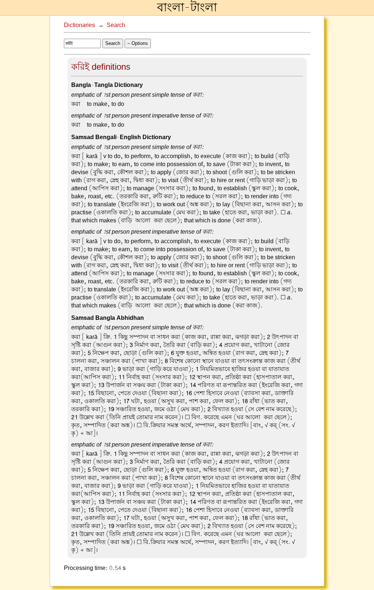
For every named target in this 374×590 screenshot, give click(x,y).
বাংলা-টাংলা (187, 7)
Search (116, 25)
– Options (137, 43)
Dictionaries (79, 25)
